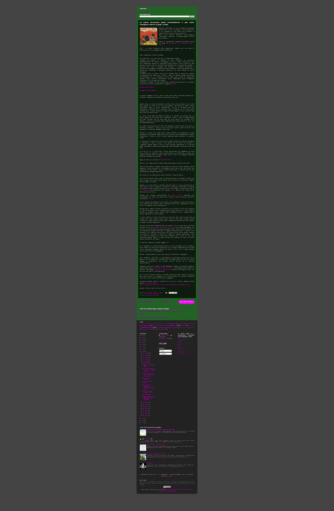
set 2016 (145, 359)
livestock (156, 295)
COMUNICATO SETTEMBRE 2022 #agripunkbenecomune (161, 429)
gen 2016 (145, 415)
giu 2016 (145, 404)
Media (179, 346)
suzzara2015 (152, 329)
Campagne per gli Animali (148, 90)
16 (142, 351)
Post (162, 350)
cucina (164, 325)
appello (174, 84)
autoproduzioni (171, 323)
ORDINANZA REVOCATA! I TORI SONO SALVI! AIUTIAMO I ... (148, 398)
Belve (179, 344)
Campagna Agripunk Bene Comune (156, 454)
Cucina (180, 350)
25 (142, 335)
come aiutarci (144, 325)
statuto (144, 329)
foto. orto (191, 325)
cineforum (190, 323)
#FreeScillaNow (146, 394)
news (182, 327)
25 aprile (150, 463)
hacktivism (149, 295)
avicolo (150, 198)
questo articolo (177, 195)
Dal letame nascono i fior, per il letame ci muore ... (148, 370)
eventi (172, 325)
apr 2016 (145, 409)
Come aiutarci (182, 340)
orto (187, 327)
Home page (166, 301)
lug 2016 (145, 402)
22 (142, 337)
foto (183, 325)
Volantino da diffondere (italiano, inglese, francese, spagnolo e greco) (161, 311)
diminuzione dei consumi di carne (162, 227)
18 (142, 346)
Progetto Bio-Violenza (147, 87)
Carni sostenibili (146, 285)
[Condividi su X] (173, 293)
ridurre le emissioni (162, 269)
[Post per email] (166, 292)
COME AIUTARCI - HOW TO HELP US (156, 444)
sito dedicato (144, 190)
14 (142, 420)
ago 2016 (145, 362)
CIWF (150, 151)
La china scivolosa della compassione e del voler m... (148, 375)
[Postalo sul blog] (171, 293)
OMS (177, 185)
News (179, 338)
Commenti (163, 353)
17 (142, 349)
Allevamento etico (184, 285)
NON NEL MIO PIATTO (164, 160)
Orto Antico (181, 352)
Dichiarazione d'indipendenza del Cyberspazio (153, 317)
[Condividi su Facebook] (174, 293)
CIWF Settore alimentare (169, 285)
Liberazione (181, 348)
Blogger (170, 476)
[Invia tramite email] (169, 293)
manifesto (169, 327)
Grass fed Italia (150, 283)
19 (142, 344)
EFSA (173, 190)
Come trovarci (182, 354)
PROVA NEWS (162, 338)
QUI (168, 242)
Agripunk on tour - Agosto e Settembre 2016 (148, 365)
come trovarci (156, 325)
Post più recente (147, 301)
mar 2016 (145, 411)
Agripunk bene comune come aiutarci (149, 323)
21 (142, 340)
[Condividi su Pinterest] (176, 293)
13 (142, 422)
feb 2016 (145, 413)
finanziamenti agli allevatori (163, 268)
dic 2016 (145, 353)
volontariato (162, 329)
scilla (192, 327)
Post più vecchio (187, 302)
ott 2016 (145, 357)
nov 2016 (145, 355)
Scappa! (142, 314)
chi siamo (181, 323)
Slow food (156, 285)
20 (142, 342)
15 (142, 418)
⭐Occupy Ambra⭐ (166, 335)
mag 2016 (145, 406)
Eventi (180, 342)
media (176, 327)
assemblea (162, 323)
